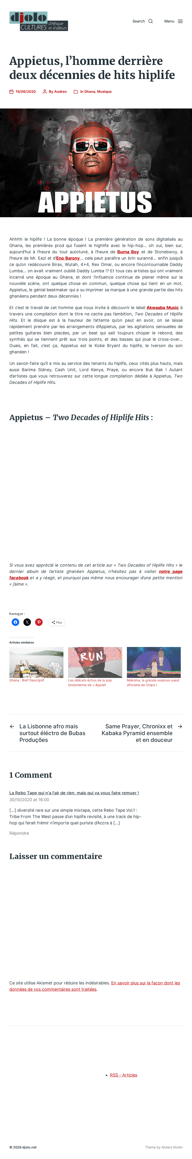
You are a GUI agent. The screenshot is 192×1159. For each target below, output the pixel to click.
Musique (104, 91)
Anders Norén (172, 1147)
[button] (143, 21)
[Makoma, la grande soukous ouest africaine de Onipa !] (154, 662)
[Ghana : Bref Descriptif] (36, 662)
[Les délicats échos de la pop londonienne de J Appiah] (95, 662)
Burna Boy (128, 251)
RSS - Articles (123, 1075)
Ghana (89, 91)
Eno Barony (68, 258)
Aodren (60, 91)
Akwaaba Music (163, 307)
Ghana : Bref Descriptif (26, 680)
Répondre (19, 833)
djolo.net (29, 1147)
